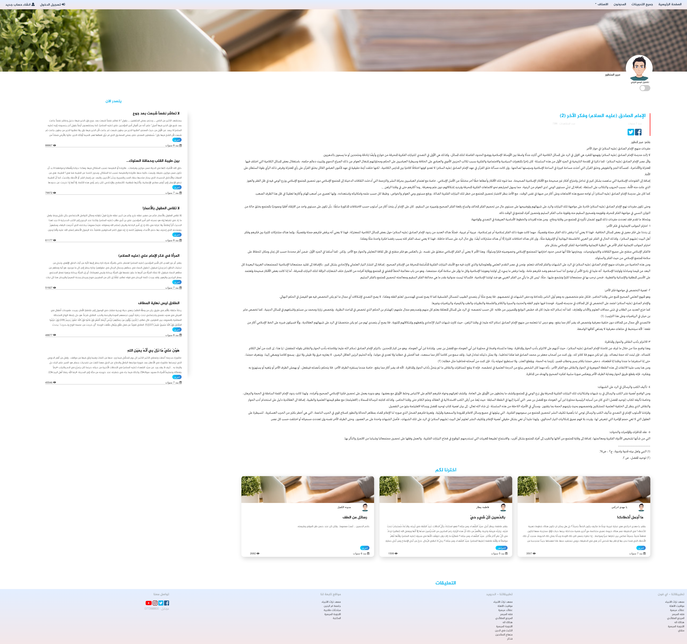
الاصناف (602, 4)
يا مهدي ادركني (619, 507)
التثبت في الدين (504, 630)
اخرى (641, 548)
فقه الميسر (678, 614)
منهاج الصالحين (504, 634)
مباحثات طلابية (332, 610)
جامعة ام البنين (332, 606)
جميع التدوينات (642, 4)
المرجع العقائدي (675, 618)
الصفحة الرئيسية (670, 4)
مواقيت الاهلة (676, 606)
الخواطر (501, 548)
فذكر (510, 638)
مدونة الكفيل (344, 507)
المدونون (620, 4)
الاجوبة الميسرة (676, 626)
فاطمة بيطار (482, 507)
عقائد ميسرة (677, 610)
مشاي (681, 630)
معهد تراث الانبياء (674, 602)
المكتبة (337, 618)
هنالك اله (679, 622)
